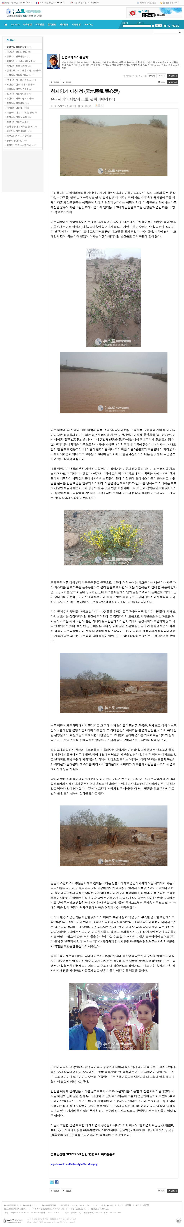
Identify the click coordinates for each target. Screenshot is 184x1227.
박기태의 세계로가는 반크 (19, 80)
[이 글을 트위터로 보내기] (52, 1183)
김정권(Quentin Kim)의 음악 (20, 61)
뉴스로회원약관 (49, 1205)
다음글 (68, 82)
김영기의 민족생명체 (17, 56)
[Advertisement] (23, 171)
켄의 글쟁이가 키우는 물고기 (20, 126)
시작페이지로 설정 (148, 3)
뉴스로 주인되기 (29, 1205)
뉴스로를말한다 (11, 1205)
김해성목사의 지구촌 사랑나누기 (22, 70)
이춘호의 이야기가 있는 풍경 (20, 112)
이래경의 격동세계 (15, 103)
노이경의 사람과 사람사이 (19, 75)
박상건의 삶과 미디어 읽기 (19, 84)
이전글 (55, 82)
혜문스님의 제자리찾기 (18, 136)
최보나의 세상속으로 (17, 122)
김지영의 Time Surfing (17, 66)
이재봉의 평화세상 (15, 108)
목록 (162, 82)
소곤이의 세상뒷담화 (17, 94)
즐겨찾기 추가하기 (171, 3)
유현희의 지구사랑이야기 (19, 98)
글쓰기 (173, 76)
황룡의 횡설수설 (14, 140)
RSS (163, 76)
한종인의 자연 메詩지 (17, 131)
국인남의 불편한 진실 (17, 51)
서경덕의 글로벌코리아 (18, 89)
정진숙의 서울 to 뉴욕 (17, 117)
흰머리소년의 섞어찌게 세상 (20, 145)
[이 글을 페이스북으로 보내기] (57, 1183)
